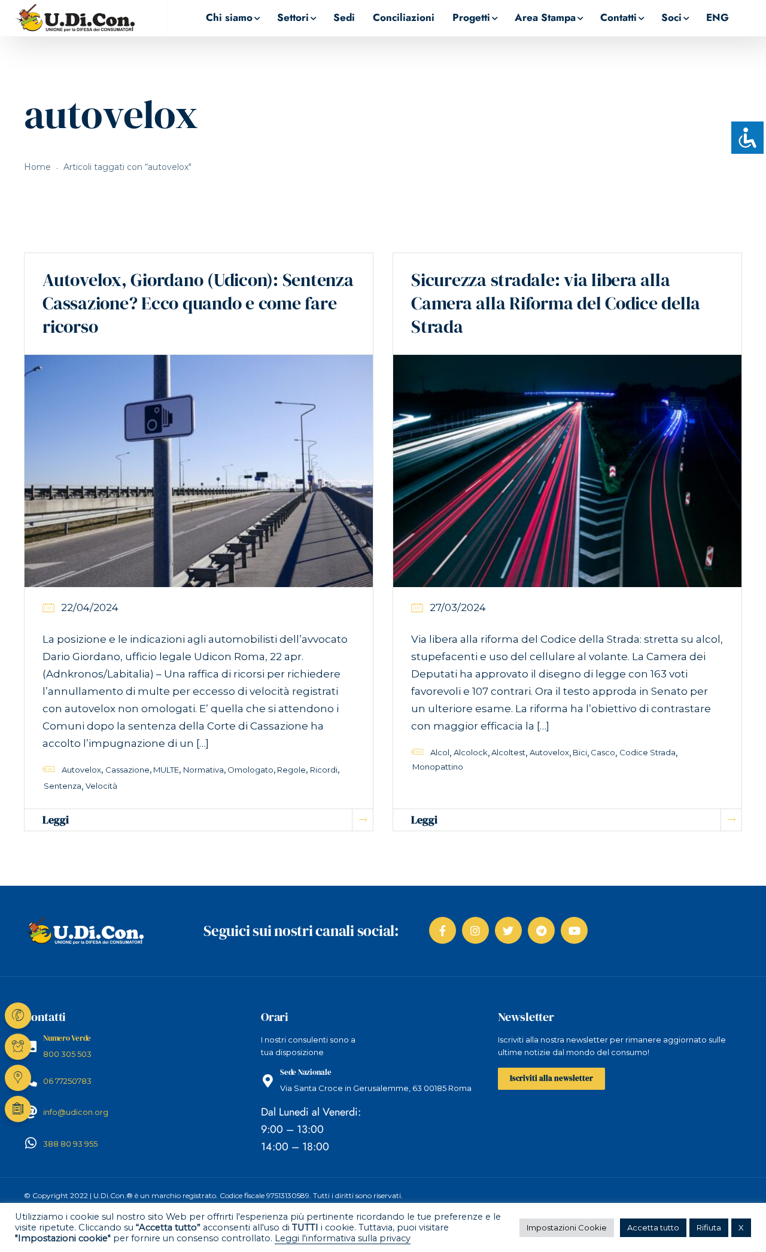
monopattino (437, 766)
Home (37, 167)
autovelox (81, 769)
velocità (101, 786)
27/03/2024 (458, 607)
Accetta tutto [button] (653, 1227)
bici (580, 752)
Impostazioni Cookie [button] (567, 1227)
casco (603, 752)
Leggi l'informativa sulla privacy (343, 1238)
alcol (439, 752)
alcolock (471, 752)
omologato (250, 769)
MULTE (166, 769)
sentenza (62, 786)
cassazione (127, 769)
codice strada (647, 752)
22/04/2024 (89, 607)
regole (291, 769)
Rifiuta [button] (709, 1227)
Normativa (203, 769)
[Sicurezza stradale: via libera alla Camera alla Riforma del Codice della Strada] (567, 470)
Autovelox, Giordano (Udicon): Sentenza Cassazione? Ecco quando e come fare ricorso (198, 303)
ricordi (324, 769)
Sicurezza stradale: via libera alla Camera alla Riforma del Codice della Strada (555, 303)
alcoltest (508, 752)
